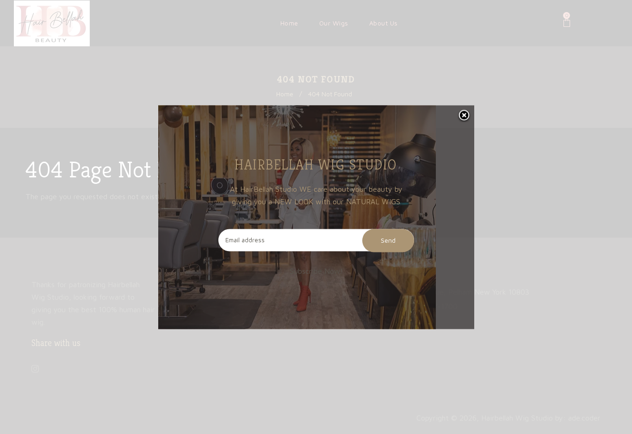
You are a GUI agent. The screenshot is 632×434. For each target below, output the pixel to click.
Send (388, 240)
